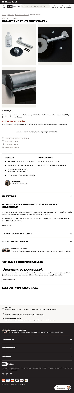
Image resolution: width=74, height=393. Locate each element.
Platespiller (11, 15)
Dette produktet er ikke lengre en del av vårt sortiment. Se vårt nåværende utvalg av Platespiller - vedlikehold (33, 124)
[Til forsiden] (13, 6)
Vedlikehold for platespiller (9, 18)
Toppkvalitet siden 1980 (20, 286)
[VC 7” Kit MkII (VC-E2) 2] (55, 44)
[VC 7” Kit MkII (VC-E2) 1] (19, 44)
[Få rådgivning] (68, 387)
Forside (4, 15)
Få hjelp (68, 251)
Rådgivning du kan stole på (22, 269)
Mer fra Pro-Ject (6, 225)
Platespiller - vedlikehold (22, 15)
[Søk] (23, 6)
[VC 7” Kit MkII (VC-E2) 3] (19, 87)
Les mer (70, 2)
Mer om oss (14, 369)
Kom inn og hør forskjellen (22, 262)
